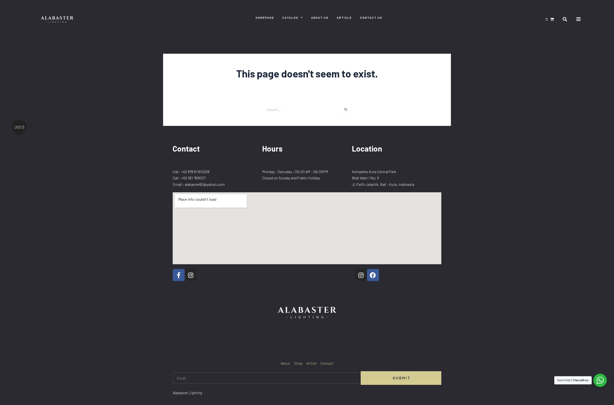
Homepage (265, 17)
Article (344, 17)
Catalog (290, 17)
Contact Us (371, 17)
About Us (320, 17)
